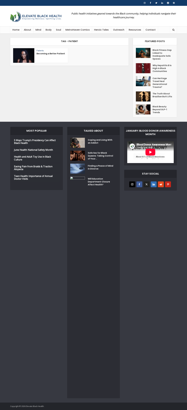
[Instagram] (132, 184)
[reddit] (161, 184)
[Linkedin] (154, 184)
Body (49, 29)
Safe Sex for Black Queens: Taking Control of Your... (100, 155)
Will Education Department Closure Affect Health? (99, 181)
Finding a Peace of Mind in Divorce (100, 167)
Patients (40, 50)
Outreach (118, 29)
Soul (58, 29)
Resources (135, 29)
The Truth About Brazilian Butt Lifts (162, 95)
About (27, 29)
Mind (38, 29)
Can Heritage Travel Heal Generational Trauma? (160, 83)
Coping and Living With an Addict (100, 141)
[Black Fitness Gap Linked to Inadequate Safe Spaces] (144, 53)
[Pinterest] (168, 184)
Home (15, 29)
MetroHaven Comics (77, 29)
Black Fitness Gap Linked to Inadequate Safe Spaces (162, 54)
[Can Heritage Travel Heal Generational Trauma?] (144, 81)
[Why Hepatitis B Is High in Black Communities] (144, 68)
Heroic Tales (101, 29)
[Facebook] (139, 184)
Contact (151, 29)
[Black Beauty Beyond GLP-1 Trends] (144, 109)
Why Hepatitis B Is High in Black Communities (162, 68)
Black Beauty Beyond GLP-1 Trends (160, 109)
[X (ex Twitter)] (146, 184)
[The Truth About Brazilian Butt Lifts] (144, 96)
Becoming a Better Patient (51, 53)
